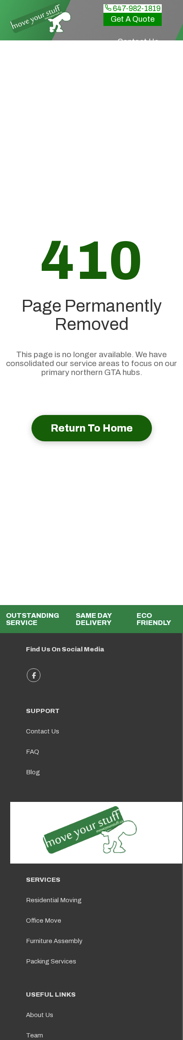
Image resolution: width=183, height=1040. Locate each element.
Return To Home (92, 428)
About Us (39, 1015)
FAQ (32, 751)
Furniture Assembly (54, 941)
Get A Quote (132, 19)
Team (34, 1035)
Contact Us (42, 731)
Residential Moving (54, 900)
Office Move (43, 920)
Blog (33, 772)
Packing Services (51, 961)
